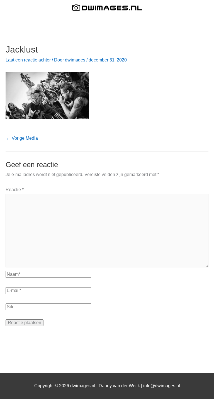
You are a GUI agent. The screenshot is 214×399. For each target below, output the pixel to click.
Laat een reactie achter (28, 60)
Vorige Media (22, 138)
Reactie (15, 189)
